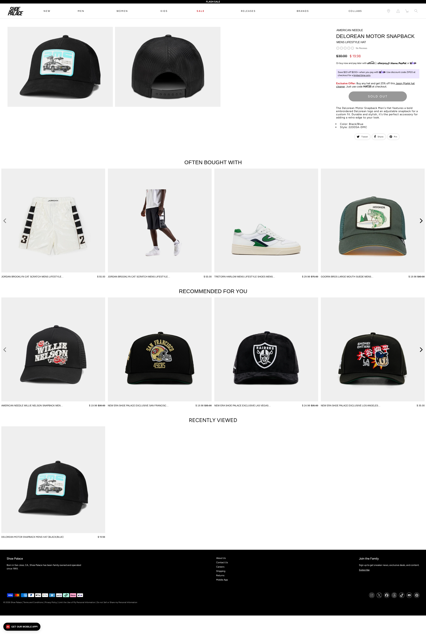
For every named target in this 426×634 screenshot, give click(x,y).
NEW (47, 11)
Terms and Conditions (33, 602)
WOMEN (122, 11)
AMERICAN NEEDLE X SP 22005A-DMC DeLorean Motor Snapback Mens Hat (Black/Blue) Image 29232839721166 (165, 29)
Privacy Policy (51, 602)
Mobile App (222, 579)
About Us (221, 558)
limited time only (361, 75)
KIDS (164, 11)
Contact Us (222, 562)
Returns (220, 575)
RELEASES (248, 11)
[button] (21, 627)
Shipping (220, 571)
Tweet (364, 137)
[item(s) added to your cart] (407, 11)
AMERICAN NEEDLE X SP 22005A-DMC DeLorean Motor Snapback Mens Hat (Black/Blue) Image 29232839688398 (57, 29)
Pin (395, 137)
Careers (220, 566)
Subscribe (364, 570)
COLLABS (355, 11)
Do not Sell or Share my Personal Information (117, 602)
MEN (81, 11)
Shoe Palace (16, 602)
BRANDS (303, 11)
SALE (200, 11)
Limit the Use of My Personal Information (76, 602)
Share (381, 137)
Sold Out (378, 96)
